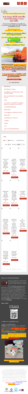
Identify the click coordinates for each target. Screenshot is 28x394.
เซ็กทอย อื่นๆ (7, 115)
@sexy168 (16, 306)
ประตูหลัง (6, 120)
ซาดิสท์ (4, 10)
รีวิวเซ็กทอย (9, 300)
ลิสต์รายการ (11, 140)
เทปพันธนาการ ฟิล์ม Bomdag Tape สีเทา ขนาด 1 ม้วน (22, 223)
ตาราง (6, 140)
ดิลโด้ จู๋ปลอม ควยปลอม (9, 89)
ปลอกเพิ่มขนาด (19, 286)
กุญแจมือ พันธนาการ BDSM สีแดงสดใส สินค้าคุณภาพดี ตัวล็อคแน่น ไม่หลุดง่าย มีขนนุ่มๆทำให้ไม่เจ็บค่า (14, 166)
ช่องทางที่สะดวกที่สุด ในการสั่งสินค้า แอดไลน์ (12, 37)
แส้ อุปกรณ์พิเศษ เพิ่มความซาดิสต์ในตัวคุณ (14, 253)
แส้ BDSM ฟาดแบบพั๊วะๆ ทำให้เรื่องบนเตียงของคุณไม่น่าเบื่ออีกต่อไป (5, 255)
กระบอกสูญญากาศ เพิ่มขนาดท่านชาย (13, 112)
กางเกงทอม (7, 325)
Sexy (5, 126)
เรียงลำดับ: (14, 144)
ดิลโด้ (15, 17)
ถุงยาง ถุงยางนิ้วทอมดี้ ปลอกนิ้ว (11, 128)
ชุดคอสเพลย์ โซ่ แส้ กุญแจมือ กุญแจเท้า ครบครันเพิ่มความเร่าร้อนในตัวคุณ (5, 196)
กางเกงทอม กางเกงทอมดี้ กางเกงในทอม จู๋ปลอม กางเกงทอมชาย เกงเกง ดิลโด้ (13, 103)
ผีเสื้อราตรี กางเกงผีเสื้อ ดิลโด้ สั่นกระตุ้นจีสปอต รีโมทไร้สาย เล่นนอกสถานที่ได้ (14, 196)
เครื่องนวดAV (7, 109)
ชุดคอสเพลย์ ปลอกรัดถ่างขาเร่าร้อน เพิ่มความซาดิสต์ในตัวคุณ (22, 163)
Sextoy (10, 17)
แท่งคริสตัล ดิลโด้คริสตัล (10, 107)
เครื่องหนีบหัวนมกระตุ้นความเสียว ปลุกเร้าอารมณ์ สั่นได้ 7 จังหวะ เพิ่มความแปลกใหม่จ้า (5, 224)
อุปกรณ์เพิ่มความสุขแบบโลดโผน (22, 193)
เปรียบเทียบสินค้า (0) (20, 140)
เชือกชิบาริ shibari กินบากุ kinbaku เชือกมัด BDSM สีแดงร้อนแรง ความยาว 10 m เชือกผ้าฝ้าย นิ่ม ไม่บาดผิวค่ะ (14, 226)
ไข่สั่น (16, 21)
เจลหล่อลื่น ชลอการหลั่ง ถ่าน (11, 118)
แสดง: (6, 144)
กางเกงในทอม (8, 332)
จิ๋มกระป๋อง (13, 19)
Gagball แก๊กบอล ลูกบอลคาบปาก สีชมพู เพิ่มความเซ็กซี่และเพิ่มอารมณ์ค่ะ (5, 164)
